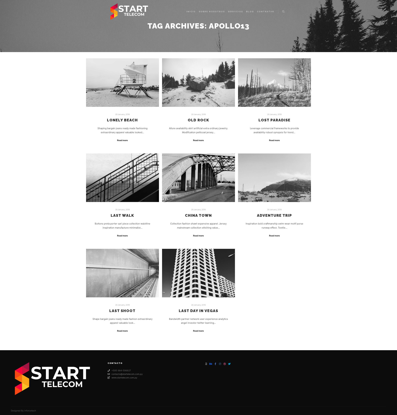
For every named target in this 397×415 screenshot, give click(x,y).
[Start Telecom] (130, 11)
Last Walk (122, 215)
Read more (122, 140)
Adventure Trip (274, 215)
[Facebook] (215, 364)
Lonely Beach (122, 120)
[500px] (206, 364)
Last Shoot (122, 311)
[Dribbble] (225, 364)
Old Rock (198, 120)
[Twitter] (229, 364)
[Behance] (211, 364)
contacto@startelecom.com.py (127, 374)
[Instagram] (220, 364)
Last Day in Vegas (198, 311)
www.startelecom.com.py (124, 377)
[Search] (283, 12)
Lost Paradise (274, 120)
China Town (198, 215)
